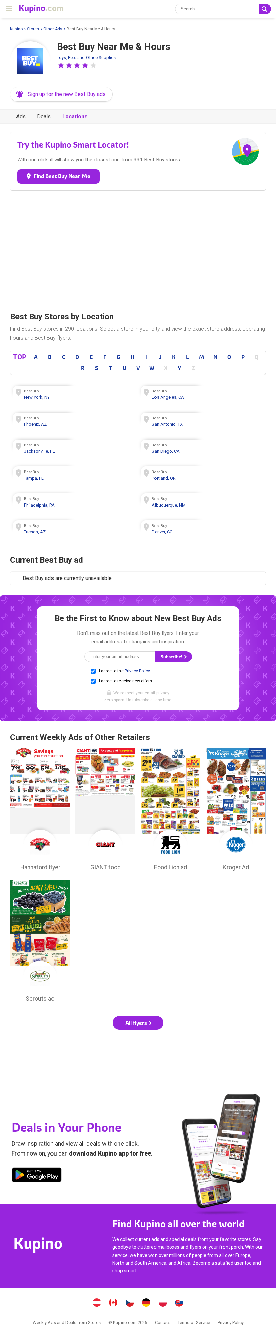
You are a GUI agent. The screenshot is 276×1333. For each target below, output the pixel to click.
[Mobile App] (36, 1176)
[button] (61, 65)
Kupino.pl (163, 1303)
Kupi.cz (130, 1303)
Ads (21, 116)
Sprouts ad (40, 943)
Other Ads (52, 29)
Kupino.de (146, 1303)
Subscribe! (172, 657)
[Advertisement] (138, 249)
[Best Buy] (30, 61)
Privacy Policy (137, 671)
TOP (19, 357)
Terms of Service (194, 1322)
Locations (75, 116)
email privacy (157, 693)
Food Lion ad (171, 811)
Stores (33, 29)
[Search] (265, 9)
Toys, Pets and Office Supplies (86, 57)
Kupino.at (97, 1303)
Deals (44, 116)
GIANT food (105, 811)
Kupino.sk (179, 1303)
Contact (162, 1322)
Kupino (16, 29)
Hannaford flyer (40, 811)
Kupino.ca (113, 1303)
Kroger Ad (236, 811)
